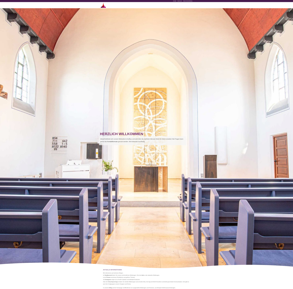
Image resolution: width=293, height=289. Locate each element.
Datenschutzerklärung (187, 1)
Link (142, 275)
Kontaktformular (112, 141)
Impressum (179, 1)
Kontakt (174, 1)
